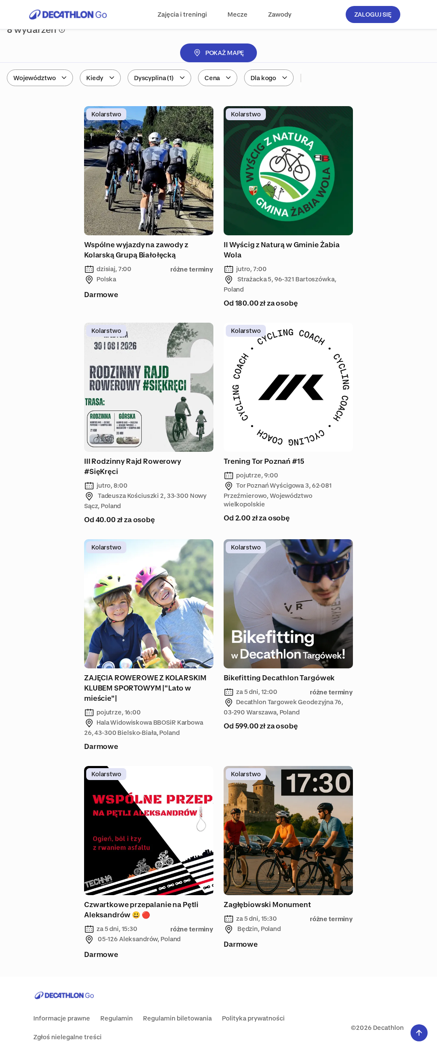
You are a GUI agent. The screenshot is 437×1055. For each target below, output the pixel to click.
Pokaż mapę (225, 52)
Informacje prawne (61, 1018)
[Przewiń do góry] (419, 1032)
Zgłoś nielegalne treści (67, 1037)
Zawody (279, 14)
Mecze (237, 14)
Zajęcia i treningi (182, 14)
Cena (212, 77)
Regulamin (116, 1018)
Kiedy (94, 77)
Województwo (34, 77)
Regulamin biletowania (177, 1018)
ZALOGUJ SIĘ (373, 14)
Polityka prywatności (253, 1018)
